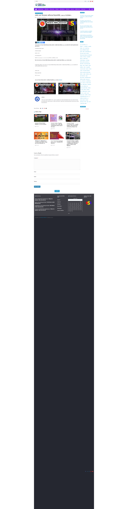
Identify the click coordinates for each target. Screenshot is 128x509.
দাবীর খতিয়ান (46, 9)
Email (35, 176)
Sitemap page (59, 208)
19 (75, 207)
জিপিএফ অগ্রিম (52, 9)
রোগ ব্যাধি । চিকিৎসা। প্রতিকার (84, 89)
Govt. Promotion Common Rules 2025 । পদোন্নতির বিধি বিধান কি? (57, 142)
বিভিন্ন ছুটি (57, 9)
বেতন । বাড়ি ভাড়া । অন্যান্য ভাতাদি (85, 82)
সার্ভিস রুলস (67, 9)
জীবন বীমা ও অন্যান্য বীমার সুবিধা (85, 63)
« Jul (68, 213)
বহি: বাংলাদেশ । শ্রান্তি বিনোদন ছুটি (85, 77)
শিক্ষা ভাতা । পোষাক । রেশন (84, 93)
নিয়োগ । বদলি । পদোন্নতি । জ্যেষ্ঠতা (38, 13)
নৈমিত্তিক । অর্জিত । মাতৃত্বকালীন (85, 67)
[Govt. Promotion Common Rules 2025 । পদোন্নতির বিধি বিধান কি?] (57, 132)
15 (81, 205)
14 (79, 205)
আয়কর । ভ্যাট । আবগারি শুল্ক (84, 48)
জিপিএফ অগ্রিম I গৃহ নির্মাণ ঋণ (84, 62)
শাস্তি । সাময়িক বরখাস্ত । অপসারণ (85, 91)
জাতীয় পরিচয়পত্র (62, 9)
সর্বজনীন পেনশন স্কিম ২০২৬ (84, 98)
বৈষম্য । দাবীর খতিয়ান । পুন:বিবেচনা (85, 84)
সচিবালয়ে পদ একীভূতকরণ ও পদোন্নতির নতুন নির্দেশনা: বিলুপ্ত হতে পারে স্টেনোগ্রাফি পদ (41, 142)
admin (41, 17)
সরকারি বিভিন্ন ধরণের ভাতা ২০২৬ (85, 96)
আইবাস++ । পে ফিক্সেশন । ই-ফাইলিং (85, 46)
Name (35, 171)
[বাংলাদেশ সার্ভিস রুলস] (36, 9)
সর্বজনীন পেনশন (77, 9)
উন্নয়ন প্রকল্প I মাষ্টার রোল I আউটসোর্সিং (86, 55)
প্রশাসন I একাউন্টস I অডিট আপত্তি (85, 72)
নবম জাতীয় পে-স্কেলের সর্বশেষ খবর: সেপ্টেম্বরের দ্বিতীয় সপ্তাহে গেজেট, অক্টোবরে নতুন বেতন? (86, 22)
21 (79, 207)
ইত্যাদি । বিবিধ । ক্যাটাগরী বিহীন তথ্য (85, 51)
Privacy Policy (59, 206)
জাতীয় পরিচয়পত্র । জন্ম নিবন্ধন (84, 60)
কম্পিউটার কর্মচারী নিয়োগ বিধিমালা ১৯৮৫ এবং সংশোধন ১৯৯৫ (69, 92)
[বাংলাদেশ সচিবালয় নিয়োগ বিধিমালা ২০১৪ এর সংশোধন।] (41, 114)
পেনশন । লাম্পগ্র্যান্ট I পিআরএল (85, 70)
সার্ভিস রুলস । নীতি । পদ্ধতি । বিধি (85, 101)
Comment (36, 158)
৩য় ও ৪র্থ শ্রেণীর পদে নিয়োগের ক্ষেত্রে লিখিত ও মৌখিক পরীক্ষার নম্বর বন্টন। (44, 92)
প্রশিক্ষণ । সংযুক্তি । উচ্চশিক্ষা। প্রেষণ (85, 74)
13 (77, 205)
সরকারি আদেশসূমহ (40, 9)
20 (77, 207)
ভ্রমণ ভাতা (72, 9)
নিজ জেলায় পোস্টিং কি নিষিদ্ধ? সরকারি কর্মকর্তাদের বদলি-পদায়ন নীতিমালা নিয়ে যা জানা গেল (86, 27)
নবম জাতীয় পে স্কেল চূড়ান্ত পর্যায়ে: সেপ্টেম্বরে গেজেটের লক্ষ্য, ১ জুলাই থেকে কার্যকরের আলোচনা (86, 16)
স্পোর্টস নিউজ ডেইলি (83, 103)
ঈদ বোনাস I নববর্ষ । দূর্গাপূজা (84, 53)
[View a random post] (92, 9)
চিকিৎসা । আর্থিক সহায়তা (84, 58)
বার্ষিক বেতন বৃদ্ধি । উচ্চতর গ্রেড (85, 79)
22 (81, 207)
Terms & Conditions (60, 210)
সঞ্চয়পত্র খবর (83, 9)
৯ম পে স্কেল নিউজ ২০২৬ (84, 44)
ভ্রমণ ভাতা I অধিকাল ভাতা (84, 86)
